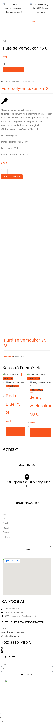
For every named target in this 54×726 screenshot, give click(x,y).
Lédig (6, 389)
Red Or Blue (9, 389)
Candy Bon (15, 81)
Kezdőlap (4, 81)
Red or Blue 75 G (13, 404)
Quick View (13, 386)
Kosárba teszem (13, 69)
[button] (5, 20)
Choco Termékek (13, 388)
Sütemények (21, 389)
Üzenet (6, 532)
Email (5, 523)
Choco (10, 388)
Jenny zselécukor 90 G (40, 405)
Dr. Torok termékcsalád (20, 388)
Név (4, 514)
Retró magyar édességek (15, 389)
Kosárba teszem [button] (15, 431)
